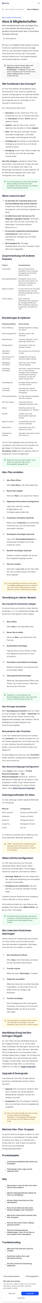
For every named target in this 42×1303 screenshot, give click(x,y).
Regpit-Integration (28, 1067)
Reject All (12, 1293)
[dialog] (21, 1289)
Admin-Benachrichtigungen (24, 788)
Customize (21, 1298)
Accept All (30, 1293)
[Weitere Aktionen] (19, 38)
